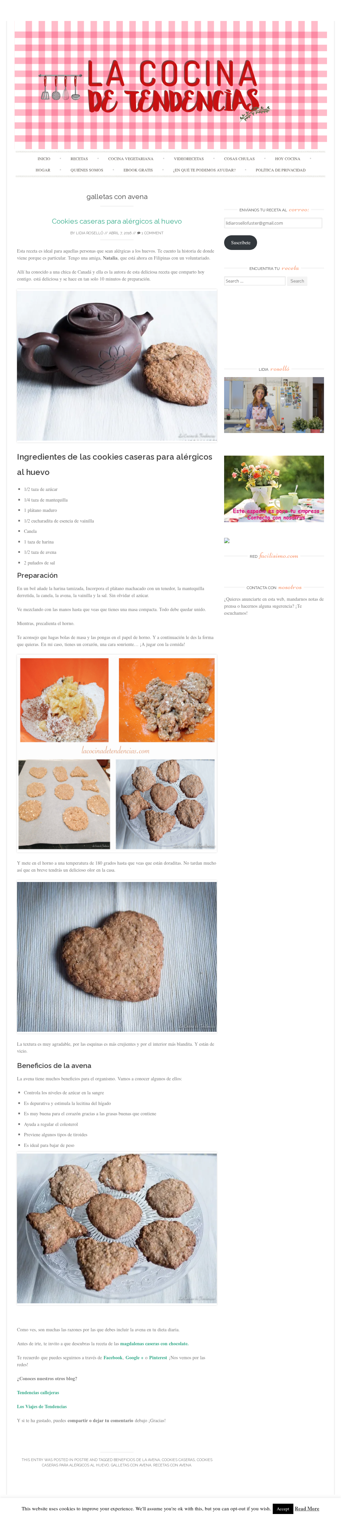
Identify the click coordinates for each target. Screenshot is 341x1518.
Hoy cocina (287, 158)
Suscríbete (240, 242)
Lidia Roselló (89, 233)
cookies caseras (178, 1460)
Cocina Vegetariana (131, 158)
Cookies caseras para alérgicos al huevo (117, 221)
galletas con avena (131, 1465)
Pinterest (158, 1357)
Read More (307, 1508)
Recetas (79, 158)
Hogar (43, 169)
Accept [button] (283, 1509)
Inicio (44, 158)
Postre (81, 1460)
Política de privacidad (281, 169)
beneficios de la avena (137, 1460)
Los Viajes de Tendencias (42, 1406)
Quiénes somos (87, 169)
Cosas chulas (239, 158)
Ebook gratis (138, 169)
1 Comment (152, 233)
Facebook (113, 1357)
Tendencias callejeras (38, 1392)
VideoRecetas (189, 158)
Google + (135, 1357)
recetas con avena (172, 1465)
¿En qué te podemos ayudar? (204, 169)
